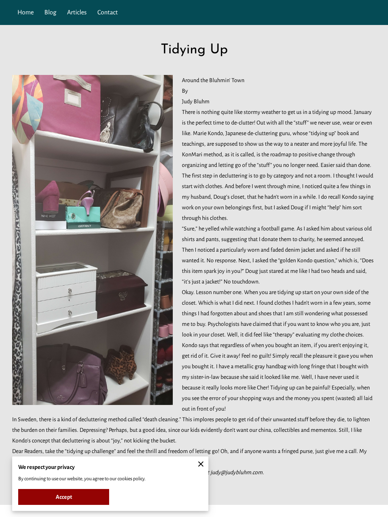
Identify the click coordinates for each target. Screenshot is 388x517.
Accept (64, 497)
